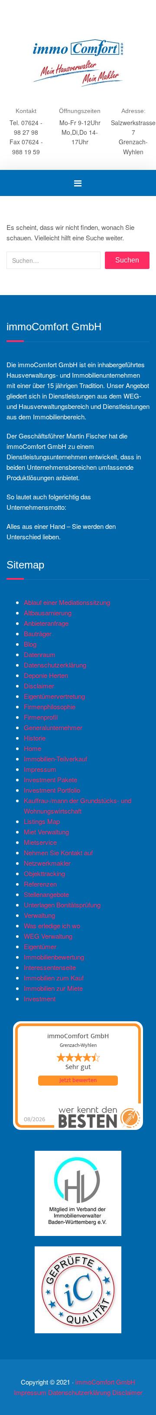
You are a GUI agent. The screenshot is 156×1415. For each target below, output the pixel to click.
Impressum (40, 769)
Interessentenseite (50, 967)
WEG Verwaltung (48, 935)
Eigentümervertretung (54, 696)
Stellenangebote (46, 894)
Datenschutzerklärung (55, 664)
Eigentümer (40, 946)
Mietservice (40, 842)
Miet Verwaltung (46, 831)
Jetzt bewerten (78, 1080)
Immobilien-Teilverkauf (55, 758)
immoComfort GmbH (105, 1381)
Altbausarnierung (48, 612)
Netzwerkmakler (47, 862)
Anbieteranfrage (46, 623)
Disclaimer (39, 685)
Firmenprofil (41, 716)
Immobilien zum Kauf (54, 977)
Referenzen (40, 883)
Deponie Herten (46, 675)
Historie (35, 737)
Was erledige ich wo (52, 925)
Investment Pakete (50, 779)
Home (32, 748)
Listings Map (42, 821)
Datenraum (39, 654)
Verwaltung (39, 915)
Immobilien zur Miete (53, 988)
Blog (30, 643)
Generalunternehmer (53, 727)
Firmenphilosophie (49, 706)
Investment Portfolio (52, 789)
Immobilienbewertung (54, 956)
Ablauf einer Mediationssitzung (67, 602)
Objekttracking (44, 873)
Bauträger (38, 633)
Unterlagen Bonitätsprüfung (62, 904)
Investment (39, 998)
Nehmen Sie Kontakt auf (58, 852)
